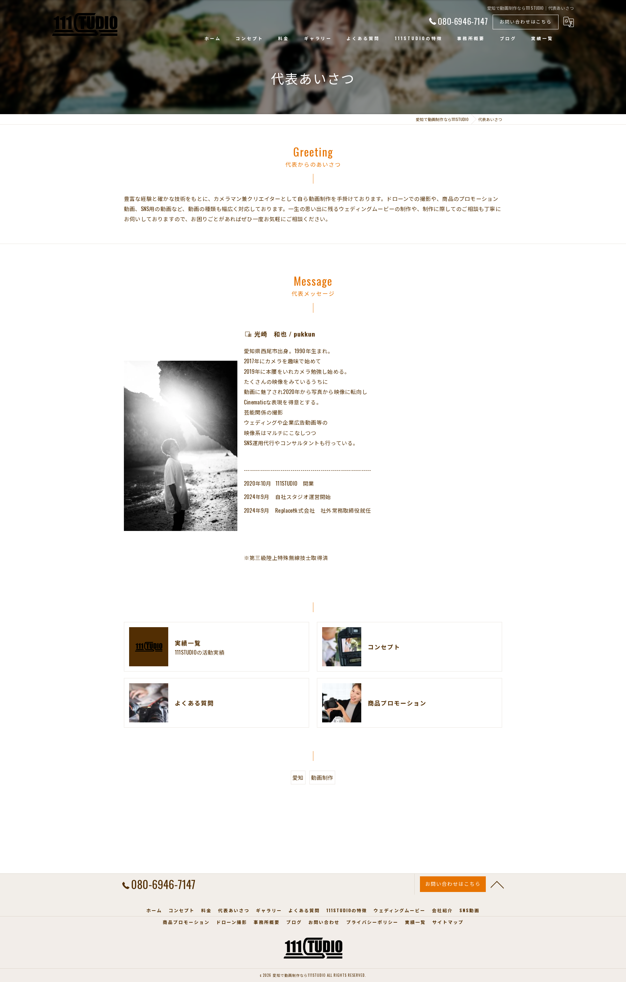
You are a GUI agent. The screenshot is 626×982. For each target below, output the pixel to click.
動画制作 (322, 777)
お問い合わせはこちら (525, 21)
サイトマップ (448, 922)
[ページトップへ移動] (497, 884)
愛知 (298, 777)
